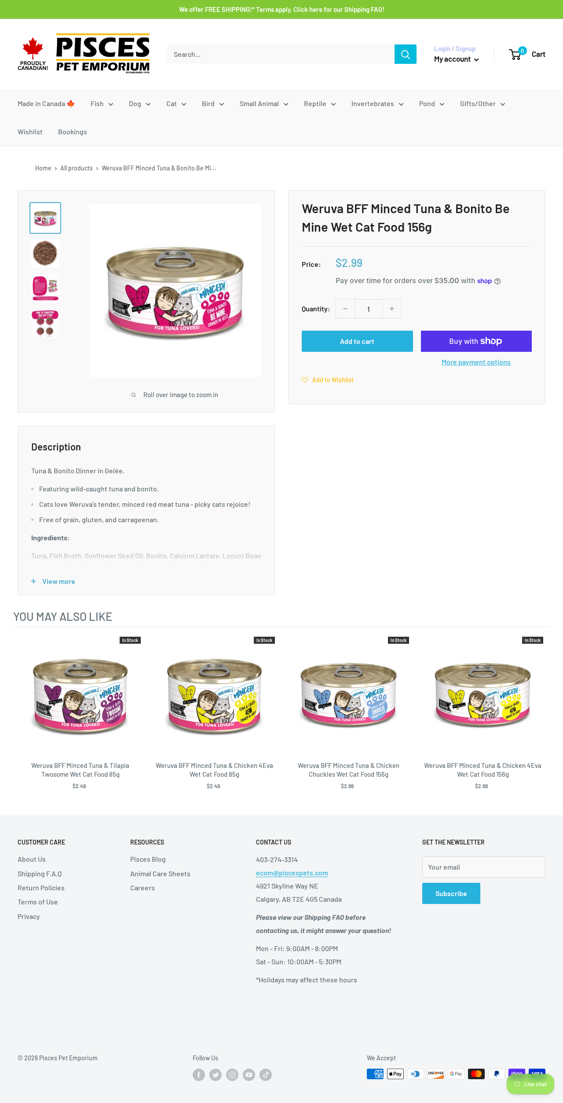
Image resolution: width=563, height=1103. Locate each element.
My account (453, 58)
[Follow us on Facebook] (199, 1075)
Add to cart (357, 341)
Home (43, 168)
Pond (427, 103)
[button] (328, 380)
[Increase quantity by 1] (392, 308)
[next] (541, 717)
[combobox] (281, 54)
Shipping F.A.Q (40, 873)
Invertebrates (372, 103)
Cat (171, 103)
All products (76, 168)
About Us (32, 859)
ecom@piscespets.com (292, 872)
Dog (135, 103)
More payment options (476, 362)
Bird (208, 103)
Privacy (29, 916)
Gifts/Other (478, 103)
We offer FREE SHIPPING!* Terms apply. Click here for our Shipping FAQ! (281, 9)
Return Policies (41, 887)
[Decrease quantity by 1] (345, 308)
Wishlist (30, 131)
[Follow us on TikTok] (266, 1075)
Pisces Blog (148, 859)
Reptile (315, 103)
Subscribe (451, 893)
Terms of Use (38, 901)
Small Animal (259, 103)
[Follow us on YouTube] (249, 1075)
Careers (142, 887)
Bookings (72, 131)
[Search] (406, 54)
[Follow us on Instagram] (232, 1075)
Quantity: (316, 308)
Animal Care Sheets (160, 873)
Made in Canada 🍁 (46, 103)
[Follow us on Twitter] (215, 1075)
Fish (97, 103)
